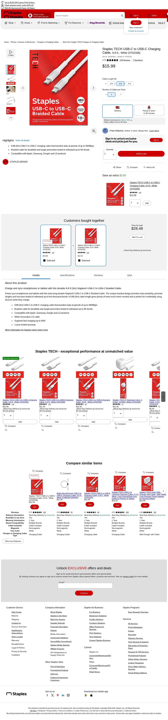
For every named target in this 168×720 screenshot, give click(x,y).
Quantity (109, 149)
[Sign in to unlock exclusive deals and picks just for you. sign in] (134, 139)
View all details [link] (22, 140)
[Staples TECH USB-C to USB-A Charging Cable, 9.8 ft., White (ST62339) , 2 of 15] (97, 484)
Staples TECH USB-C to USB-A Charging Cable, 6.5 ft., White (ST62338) (56, 401)
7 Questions (138, 60)
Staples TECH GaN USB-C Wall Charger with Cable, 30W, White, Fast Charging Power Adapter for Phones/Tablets (153, 495)
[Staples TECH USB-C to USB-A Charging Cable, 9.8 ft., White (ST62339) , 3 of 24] (93, 378)
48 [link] (85, 404)
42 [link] (72, 512)
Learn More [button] (154, 131)
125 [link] (49, 404)
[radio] (117, 110)
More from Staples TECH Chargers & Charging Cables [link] (83, 42)
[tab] (36, 275)
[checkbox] (55, 260)
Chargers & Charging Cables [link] (48, 42)
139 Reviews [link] (125, 60)
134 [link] (159, 406)
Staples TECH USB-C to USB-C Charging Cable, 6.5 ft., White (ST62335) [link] (89, 247)
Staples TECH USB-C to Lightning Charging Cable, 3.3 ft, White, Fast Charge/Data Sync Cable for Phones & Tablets (125, 495)
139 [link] (140, 192)
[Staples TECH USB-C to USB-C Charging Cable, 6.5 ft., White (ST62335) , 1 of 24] (20, 378)
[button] (122, 16)
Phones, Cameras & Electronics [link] (23, 42)
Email (61, 582)
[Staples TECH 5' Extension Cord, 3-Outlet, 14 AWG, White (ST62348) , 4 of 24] (130, 378)
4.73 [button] (104, 60)
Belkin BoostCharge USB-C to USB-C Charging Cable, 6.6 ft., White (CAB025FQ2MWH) (69, 495)
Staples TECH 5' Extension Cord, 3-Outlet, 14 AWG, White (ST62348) (127, 401)
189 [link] (127, 512)
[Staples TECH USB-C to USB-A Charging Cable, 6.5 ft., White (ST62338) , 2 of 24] (56, 378)
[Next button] (11, 117)
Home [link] (6, 42)
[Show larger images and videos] (94, 131)
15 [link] (122, 404)
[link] (28, 2)
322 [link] (155, 512)
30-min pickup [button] (8, 411)
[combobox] (89, 15)
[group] (20, 396)
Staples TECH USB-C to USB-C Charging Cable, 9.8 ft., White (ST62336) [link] (54, 247)
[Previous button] (23, 88)
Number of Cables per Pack (113, 90)
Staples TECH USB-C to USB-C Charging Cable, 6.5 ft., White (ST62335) (145, 186)
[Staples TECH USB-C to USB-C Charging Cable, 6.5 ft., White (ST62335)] (115, 194)
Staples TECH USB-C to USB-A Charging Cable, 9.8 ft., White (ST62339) (93, 401)
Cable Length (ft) (109, 79)
